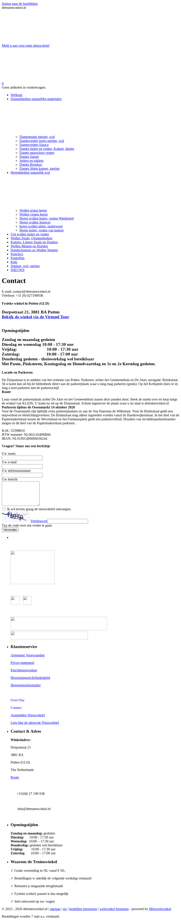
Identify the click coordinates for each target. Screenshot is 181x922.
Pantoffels (18, 258)
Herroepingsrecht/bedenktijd (30, 678)
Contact (16, 708)
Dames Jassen (29, 156)
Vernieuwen (38, 521)
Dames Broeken (30, 164)
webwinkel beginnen (114, 909)
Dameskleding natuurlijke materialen (36, 99)
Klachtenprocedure (24, 670)
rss (65, 909)
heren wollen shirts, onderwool (40, 226)
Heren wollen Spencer (35, 222)
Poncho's (17, 254)
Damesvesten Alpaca (34, 145)
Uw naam (8, 453)
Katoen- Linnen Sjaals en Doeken (34, 242)
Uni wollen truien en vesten (30, 234)
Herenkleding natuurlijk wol (30, 172)
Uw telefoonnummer (16, 471)
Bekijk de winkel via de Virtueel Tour (35, 317)
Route (15, 777)
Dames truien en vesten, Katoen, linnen (46, 149)
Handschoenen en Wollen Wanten (34, 250)
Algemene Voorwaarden (28, 655)
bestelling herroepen (83, 909)
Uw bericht (9, 479)
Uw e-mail (9, 462)
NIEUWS (18, 270)
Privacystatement (22, 663)
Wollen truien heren (33, 210)
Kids (14, 262)
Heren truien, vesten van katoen (41, 230)
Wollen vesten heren (33, 214)
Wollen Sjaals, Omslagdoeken (31, 238)
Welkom (16, 95)
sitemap (55, 909)
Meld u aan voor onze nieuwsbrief (25, 45)
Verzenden (10, 529)
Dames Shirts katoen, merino (39, 168)
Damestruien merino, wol (37, 137)
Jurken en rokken (31, 160)
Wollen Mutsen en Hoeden (29, 246)
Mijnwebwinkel (160, 909)
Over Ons (17, 700)
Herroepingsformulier (26, 685)
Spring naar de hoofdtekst (20, 4)
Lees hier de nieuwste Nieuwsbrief (35, 723)
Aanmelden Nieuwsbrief (28, 715)
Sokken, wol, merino (25, 266)
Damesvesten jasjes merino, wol (41, 141)
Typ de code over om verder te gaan (27, 525)
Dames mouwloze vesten (36, 153)
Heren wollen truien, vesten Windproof (46, 218)
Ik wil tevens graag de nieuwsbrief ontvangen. (39, 509)
